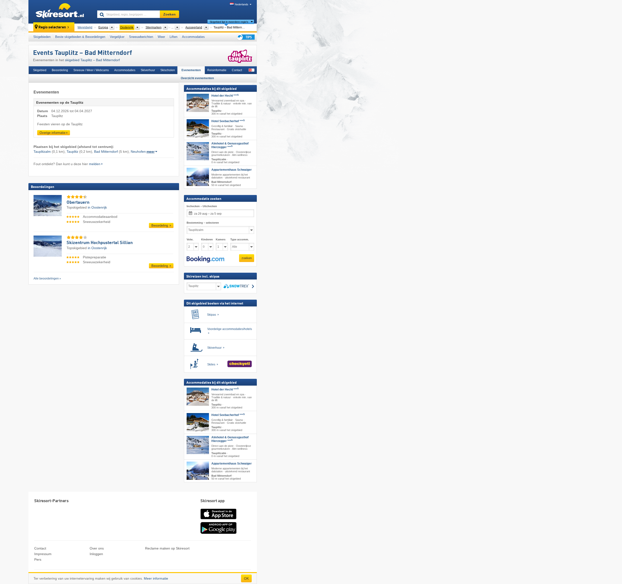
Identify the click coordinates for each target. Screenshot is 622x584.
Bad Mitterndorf (106, 151)
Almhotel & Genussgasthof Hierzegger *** (230, 145)
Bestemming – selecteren (203, 222)
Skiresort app (212, 501)
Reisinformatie (216, 70)
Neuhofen (138, 151)
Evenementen (191, 70)
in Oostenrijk (97, 207)
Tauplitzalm (42, 151)
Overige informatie (52, 133)
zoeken (247, 258)
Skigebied (39, 70)
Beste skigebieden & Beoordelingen (80, 37)
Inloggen (96, 554)
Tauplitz (72, 151)
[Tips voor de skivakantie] (245, 37)
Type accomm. (239, 239)
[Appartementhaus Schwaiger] (198, 177)
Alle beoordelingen (46, 278)
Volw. (190, 239)
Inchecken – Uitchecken (202, 206)
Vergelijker (117, 37)
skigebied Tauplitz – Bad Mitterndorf (92, 60)
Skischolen (167, 70)
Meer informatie (156, 578)
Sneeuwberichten (141, 37)
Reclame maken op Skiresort (167, 548)
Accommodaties (193, 37)
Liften (173, 37)
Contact (237, 70)
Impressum (43, 554)
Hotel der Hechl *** (225, 95)
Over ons (97, 548)
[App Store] (218, 520)
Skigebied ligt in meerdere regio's (229, 21)
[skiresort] (61, 12)
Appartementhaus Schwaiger (231, 169)
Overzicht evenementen (197, 78)
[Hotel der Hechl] (198, 103)
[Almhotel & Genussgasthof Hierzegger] (198, 151)
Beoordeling (60, 70)
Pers (37, 559)
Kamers (220, 239)
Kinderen (207, 239)
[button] (205, 259)
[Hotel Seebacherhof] (198, 128)
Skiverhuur (148, 70)
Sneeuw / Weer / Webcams (91, 70)
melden (94, 164)
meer (151, 151)
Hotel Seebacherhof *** (228, 121)
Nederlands (241, 4)
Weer (161, 37)
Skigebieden (42, 37)
